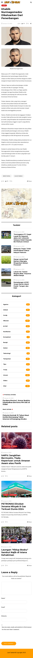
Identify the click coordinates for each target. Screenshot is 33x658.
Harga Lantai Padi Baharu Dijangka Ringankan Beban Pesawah (21, 262)
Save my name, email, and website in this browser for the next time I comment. (17, 628)
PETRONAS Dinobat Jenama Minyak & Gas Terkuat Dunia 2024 (13, 506)
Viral (4, 5)
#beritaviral (6, 176)
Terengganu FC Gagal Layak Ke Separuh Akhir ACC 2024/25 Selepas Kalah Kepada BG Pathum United (23, 238)
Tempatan (13, 494)
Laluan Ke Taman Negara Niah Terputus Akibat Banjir (22, 273)
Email (3, 607)
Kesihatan (7, 446)
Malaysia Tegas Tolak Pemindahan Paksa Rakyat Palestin (22, 250)
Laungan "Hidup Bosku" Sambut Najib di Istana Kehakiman (14, 552)
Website (4, 616)
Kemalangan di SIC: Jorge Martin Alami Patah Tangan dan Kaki (21, 285)
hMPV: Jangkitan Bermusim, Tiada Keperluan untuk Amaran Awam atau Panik (15, 459)
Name (3, 598)
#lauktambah (19, 176)
